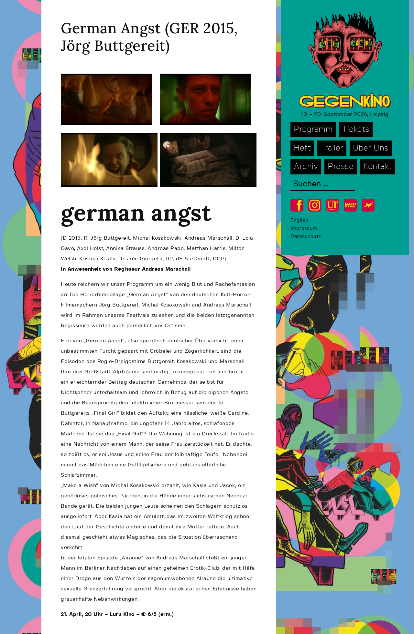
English (299, 220)
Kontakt (377, 166)
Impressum (303, 228)
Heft (302, 148)
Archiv (306, 166)
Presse (341, 166)
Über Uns (370, 148)
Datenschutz (305, 236)
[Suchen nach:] (322, 185)
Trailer (332, 148)
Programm (313, 129)
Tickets (355, 129)
